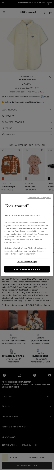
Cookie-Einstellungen (27, 262)
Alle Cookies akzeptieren (27, 269)
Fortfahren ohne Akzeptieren (39, 198)
